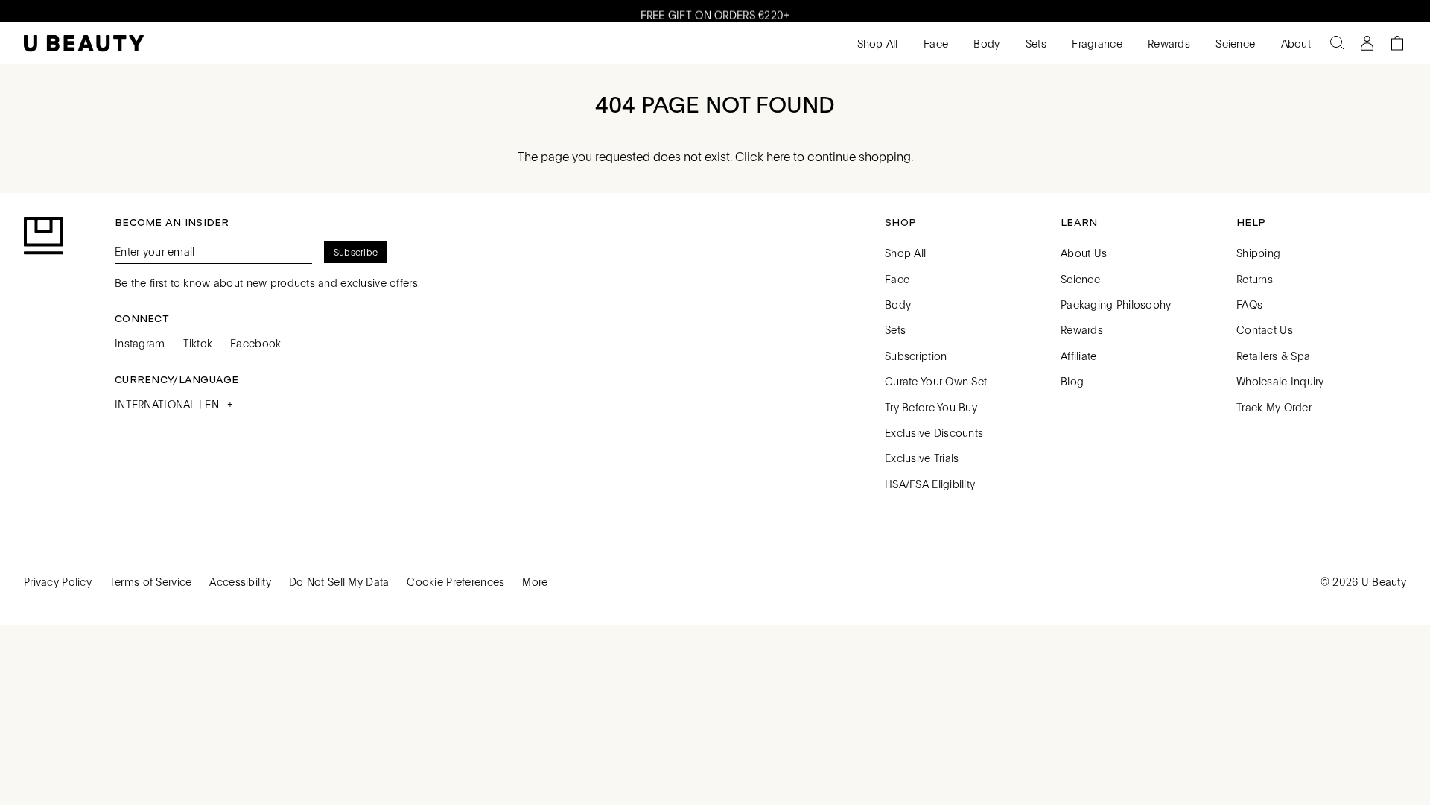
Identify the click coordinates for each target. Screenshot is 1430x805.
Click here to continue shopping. (824, 156)
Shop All (876, 43)
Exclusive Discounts (934, 432)
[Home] (84, 43)
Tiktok (198, 343)
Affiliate (1079, 355)
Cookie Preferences (455, 581)
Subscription (916, 355)
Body (985, 43)
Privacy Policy (58, 581)
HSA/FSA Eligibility (930, 483)
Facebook (255, 343)
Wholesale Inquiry (1280, 381)
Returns (1254, 278)
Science (1234, 43)
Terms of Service (150, 581)
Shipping (1258, 252)
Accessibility (240, 581)
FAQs (1249, 304)
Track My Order (1274, 407)
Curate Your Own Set (936, 381)
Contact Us (1264, 329)
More (534, 581)
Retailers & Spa (1273, 355)
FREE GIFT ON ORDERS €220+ (715, 12)
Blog (1072, 381)
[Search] (1338, 43)
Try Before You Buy (931, 407)
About (1294, 43)
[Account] (1367, 43)
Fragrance (1095, 43)
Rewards (1167, 43)
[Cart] (1397, 43)
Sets (1034, 43)
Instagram (140, 343)
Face (934, 43)
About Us (1084, 252)
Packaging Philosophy (1116, 304)
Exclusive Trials (922, 457)
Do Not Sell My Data (339, 581)
